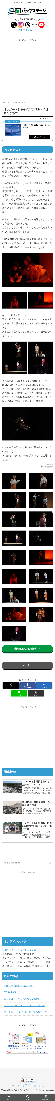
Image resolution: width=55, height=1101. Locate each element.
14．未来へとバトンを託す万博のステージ (25, 1012)
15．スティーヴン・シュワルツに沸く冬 (24, 1005)
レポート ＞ (27, 665)
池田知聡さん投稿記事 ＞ (27, 648)
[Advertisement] (27, 69)
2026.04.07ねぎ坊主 (14, 992)
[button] (36, 693)
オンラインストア (27, 30)
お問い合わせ (38, 1086)
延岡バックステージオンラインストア (21, 950)
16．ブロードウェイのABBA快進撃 (21, 999)
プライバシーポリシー (20, 1086)
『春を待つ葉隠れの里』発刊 (18, 985)
